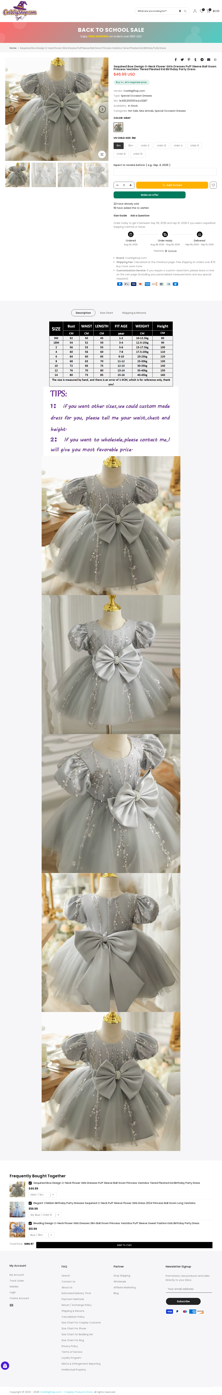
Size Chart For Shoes (74, 1328)
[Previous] (11, 109)
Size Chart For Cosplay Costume (81, 1322)
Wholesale (120, 1281)
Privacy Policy (70, 1346)
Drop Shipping (122, 1275)
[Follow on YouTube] (11, 1305)
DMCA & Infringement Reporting (81, 1363)
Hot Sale (133, 111)
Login (13, 1292)
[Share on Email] (208, 59)
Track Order (17, 1280)
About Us (67, 1287)
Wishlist (14, 1286)
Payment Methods (73, 1299)
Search (66, 1275)
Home (13, 48)
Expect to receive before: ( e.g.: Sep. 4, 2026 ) (142, 165)
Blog (116, 1293)
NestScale (172, 251)
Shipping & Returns (134, 313)
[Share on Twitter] (182, 59)
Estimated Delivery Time (76, 1293)
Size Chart (106, 313)
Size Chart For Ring (73, 1340)
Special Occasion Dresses (136, 95)
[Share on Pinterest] (188, 59)
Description (83, 313)
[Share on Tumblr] (195, 59)
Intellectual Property (74, 1369)
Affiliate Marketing (125, 1287)
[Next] (102, 109)
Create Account (19, 1298)
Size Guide (120, 215)
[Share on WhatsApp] (215, 59)
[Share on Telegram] (202, 59)
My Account (17, 1275)
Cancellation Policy (73, 1317)
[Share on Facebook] (175, 59)
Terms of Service (72, 1352)
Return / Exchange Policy (77, 1305)
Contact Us (68, 1281)
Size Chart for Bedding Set (77, 1334)
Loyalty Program (71, 1358)
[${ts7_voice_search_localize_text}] (180, 11)
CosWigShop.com (134, 91)
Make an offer (153, 195)
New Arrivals (146, 111)
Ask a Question (140, 215)
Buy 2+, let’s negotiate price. (131, 82)
